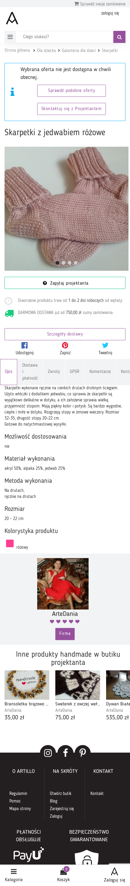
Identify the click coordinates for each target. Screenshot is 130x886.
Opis (8, 372)
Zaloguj (56, 816)
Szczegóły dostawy (65, 334)
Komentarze (100, 372)
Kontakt (97, 794)
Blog (53, 801)
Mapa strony (20, 809)
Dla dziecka (46, 51)
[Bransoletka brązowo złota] (27, 685)
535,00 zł (117, 718)
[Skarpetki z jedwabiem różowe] (66, 209)
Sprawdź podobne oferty (71, 91)
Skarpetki (110, 51)
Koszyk (63, 880)
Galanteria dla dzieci (79, 51)
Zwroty (54, 372)
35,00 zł (14, 718)
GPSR (75, 372)
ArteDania (13, 710)
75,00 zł (65, 718)
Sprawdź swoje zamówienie (102, 4)
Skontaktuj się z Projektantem (71, 109)
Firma (65, 634)
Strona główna (17, 50)
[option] (27, 696)
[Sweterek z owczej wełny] (77, 685)
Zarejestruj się (62, 809)
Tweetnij (105, 353)
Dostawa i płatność (30, 372)
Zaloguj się (114, 880)
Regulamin (18, 794)
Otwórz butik (60, 794)
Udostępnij (25, 353)
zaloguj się (110, 13)
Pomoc (15, 801)
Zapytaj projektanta (69, 283)
